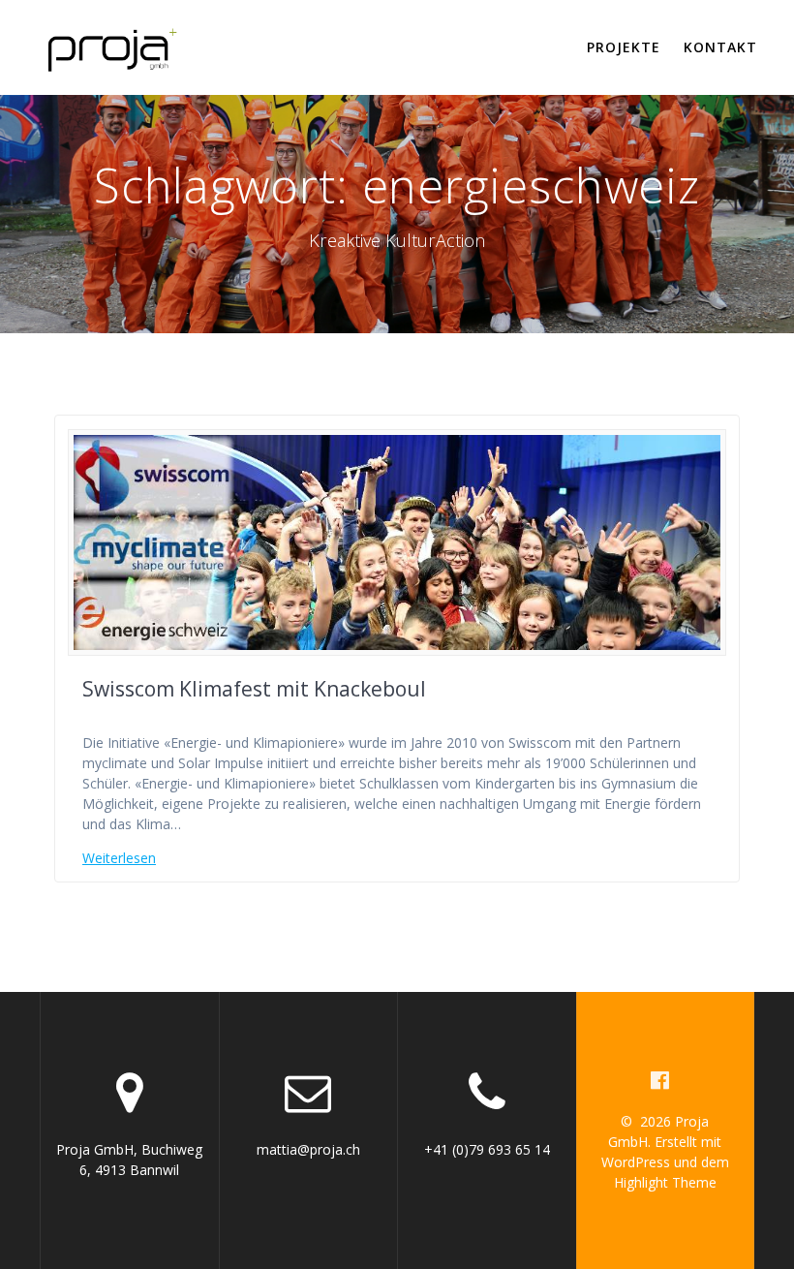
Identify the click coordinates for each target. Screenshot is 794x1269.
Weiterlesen (119, 858)
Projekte (623, 47)
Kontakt (720, 47)
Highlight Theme (665, 1182)
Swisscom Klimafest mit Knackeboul (254, 688)
